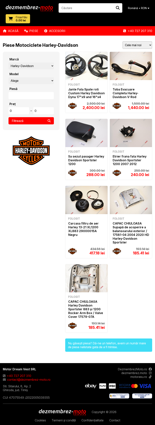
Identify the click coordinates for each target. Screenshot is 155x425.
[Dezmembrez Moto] (29, 9)
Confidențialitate (92, 420)
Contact (114, 420)
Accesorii (57, 31)
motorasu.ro (138, 377)
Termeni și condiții (64, 420)
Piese (33, 31)
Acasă (13, 31)
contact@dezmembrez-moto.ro (28, 379)
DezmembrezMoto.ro (132, 369)
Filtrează (17, 121)
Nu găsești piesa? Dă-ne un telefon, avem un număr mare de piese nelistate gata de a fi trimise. (107, 345)
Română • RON (137, 8)
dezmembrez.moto (134, 373)
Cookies (40, 420)
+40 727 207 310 (140, 31)
